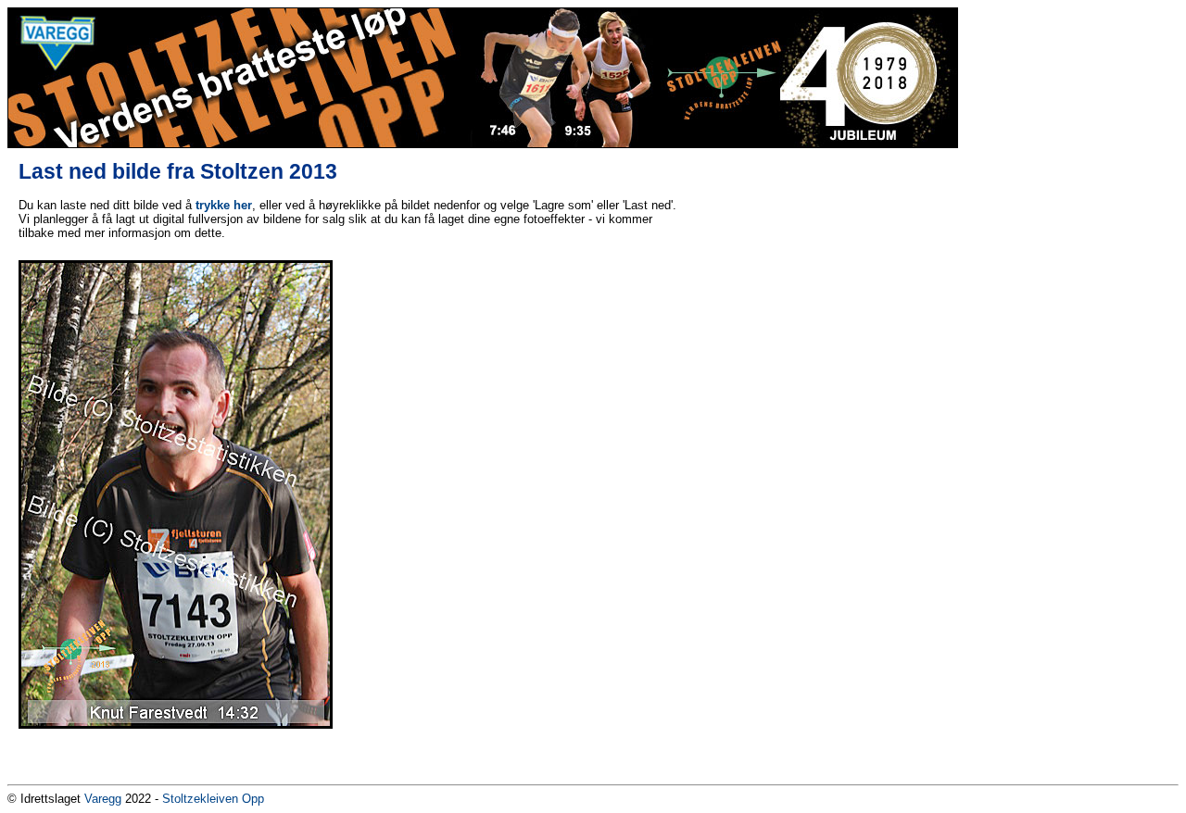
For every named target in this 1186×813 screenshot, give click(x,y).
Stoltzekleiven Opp (213, 799)
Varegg (102, 799)
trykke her (224, 205)
